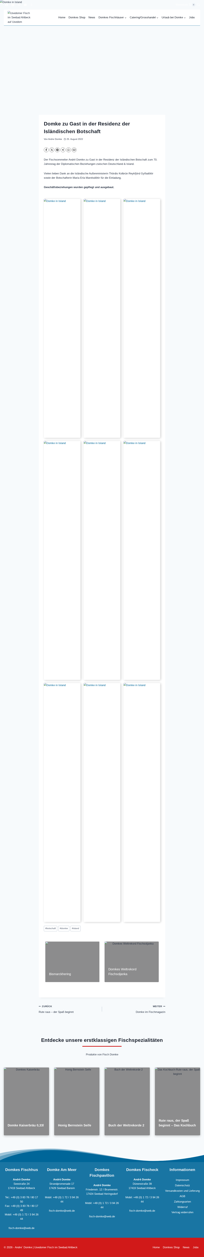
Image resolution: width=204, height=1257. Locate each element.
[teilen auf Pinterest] (57, 149)
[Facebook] (6, 4)
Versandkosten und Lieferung (182, 1190)
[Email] (25, 4)
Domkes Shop (77, 17)
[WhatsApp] (19, 4)
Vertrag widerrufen (182, 1212)
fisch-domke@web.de (21, 1228)
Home (61, 17)
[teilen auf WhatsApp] (68, 149)
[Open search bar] (198, 4)
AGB (182, 1196)
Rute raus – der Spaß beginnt (56, 1009)
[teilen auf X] (51, 149)
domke (64, 928)
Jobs (192, 17)
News (91, 17)
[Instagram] (12, 4)
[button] (62, 318)
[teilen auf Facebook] (46, 149)
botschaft (50, 928)
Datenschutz (182, 1185)
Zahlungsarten (182, 1201)
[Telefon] (31, 4)
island (75, 928)
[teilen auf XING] (63, 149)
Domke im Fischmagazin (150, 1009)
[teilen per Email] (74, 149)
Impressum (182, 1180)
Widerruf (182, 1207)
